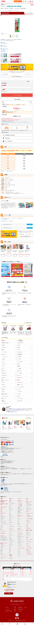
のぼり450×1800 (3, 50)
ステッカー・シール (29, 513)
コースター (19, 524)
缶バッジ (27, 511)
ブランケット (28, 545)
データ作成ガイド (5, 219)
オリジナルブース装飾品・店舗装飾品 (9, 10)
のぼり (5, 15)
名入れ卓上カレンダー (3, 536)
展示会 (3, 15)
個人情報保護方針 (20, 607)
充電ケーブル (19, 535)
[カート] (26, 1)
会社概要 (15, 607)
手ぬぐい (2, 520)
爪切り (1, 551)
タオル (2, 515)
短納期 (23, 301)
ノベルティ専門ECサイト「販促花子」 (11, 409)
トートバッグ (11, 534)
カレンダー (2, 535)
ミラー (27, 540)
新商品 (2, 498)
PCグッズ (19, 528)
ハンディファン (3, 531)
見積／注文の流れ (23, 8)
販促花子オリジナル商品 (4, 504)
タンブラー (19, 498)
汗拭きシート (2, 546)
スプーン (19, 518)
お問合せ (9, 593)
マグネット (28, 520)
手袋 (27, 498)
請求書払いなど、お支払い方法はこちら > (9, 112)
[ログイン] (32, 1)
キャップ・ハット (20, 554)
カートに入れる (18, 95)
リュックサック (11, 545)
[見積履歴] (30, 1)
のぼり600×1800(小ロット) (4, 43)
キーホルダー (28, 503)
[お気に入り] (23, 1)
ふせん (10, 510)
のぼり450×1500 (3, 51)
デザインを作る (29, 74)
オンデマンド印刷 (20, 15)
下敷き (10, 520)
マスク (1, 552)
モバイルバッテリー (20, 534)
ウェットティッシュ (3, 545)
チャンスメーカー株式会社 (17, 408)
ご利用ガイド (11, 8)
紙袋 (9, 546)
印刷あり (12, 15)
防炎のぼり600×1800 (4, 46)
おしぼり (2, 558)
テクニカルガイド (17, 8)
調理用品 (19, 511)
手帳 (9, 514)
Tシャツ (19, 550)
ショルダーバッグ (11, 541)
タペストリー (28, 535)
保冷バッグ (10, 544)
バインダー (10, 519)
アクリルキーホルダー (29, 504)
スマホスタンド (20, 539)
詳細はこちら (2, 456)
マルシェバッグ (11, 540)
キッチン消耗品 (20, 505)
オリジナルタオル (3, 517)
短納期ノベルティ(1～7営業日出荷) (4, 501)
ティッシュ (11, 528)
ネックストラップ (29, 547)
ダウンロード (30, 224)
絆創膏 (1, 550)
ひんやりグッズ (3, 533)
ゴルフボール (28, 528)
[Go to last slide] (30, 278)
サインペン (10, 505)
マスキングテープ (11, 516)
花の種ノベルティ (28, 509)
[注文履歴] (28, 1)
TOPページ (2, 10)
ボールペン (9, 6)
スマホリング (19, 540)
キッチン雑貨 (19, 506)
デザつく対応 (24, 15)
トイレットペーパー (3, 555)
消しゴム (10, 515)
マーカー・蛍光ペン (11, 503)
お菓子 (15, 6)
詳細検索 (2, 4)
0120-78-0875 (10, 590)
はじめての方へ (6, 8)
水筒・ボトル (20, 500)
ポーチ (10, 548)
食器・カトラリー (20, 512)
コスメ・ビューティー (29, 539)
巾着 (10, 550)
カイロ (27, 543)
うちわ (12, 6)
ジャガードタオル (3, 522)
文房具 (10, 500)
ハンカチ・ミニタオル (3, 521)
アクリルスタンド (28, 505)
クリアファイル (19, 6)
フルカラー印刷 (16, 15)
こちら (9, 151)
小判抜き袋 (10, 539)
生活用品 (10, 554)
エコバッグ (10, 535)
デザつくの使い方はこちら (17, 76)
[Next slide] (31, 278)
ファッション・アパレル (21, 549)
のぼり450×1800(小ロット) (4, 49)
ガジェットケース (20, 546)
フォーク (19, 519)
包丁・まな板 (19, 510)
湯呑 (18, 523)
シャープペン (11, 504)
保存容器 (19, 507)
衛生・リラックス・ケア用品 (4, 543)
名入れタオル (2, 516)
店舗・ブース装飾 (8, 15)
